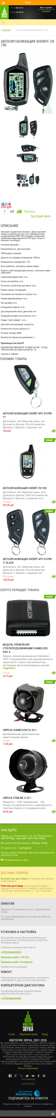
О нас (12, 1034)
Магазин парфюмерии (28, 1068)
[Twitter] (6, 203)
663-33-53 (28, 1079)
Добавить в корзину (53, 430)
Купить (29, 211)
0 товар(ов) (48, 10)
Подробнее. (9, 668)
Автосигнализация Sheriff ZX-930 (25, 488)
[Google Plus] (9, 203)
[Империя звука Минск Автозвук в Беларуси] (8, 12)
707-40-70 (28, 1084)
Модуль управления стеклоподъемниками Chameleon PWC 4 (25, 648)
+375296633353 (11, 952)
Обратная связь (28, 1034)
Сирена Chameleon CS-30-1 (20, 730)
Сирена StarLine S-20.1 (17, 797)
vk (10, 1076)
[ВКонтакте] (3, 203)
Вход (45, 1034)
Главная (5, 30)
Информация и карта (16, 860)
